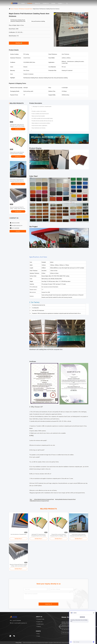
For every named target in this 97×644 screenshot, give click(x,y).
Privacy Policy (18, 642)
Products (29, 3)
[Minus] (93, 613)
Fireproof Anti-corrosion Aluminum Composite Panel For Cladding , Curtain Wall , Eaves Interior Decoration (18, 154)
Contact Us (46, 3)
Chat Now (18, 43)
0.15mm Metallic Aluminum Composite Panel (44, 499)
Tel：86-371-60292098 (16, 620)
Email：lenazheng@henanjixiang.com (19, 623)
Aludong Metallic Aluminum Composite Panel (65, 499)
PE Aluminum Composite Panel (25, 8)
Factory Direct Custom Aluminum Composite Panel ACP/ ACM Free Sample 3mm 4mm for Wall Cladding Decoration (78, 535)
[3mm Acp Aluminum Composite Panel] (18, 522)
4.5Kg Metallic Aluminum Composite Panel (39, 500)
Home (22, 3)
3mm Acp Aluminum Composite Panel (18, 534)
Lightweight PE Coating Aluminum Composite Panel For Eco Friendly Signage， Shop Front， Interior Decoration (38, 535)
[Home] (14, 3)
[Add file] (71, 641)
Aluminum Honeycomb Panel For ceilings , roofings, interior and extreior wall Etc (18, 209)
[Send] (94, 641)
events (53, 3)
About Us (37, 3)
